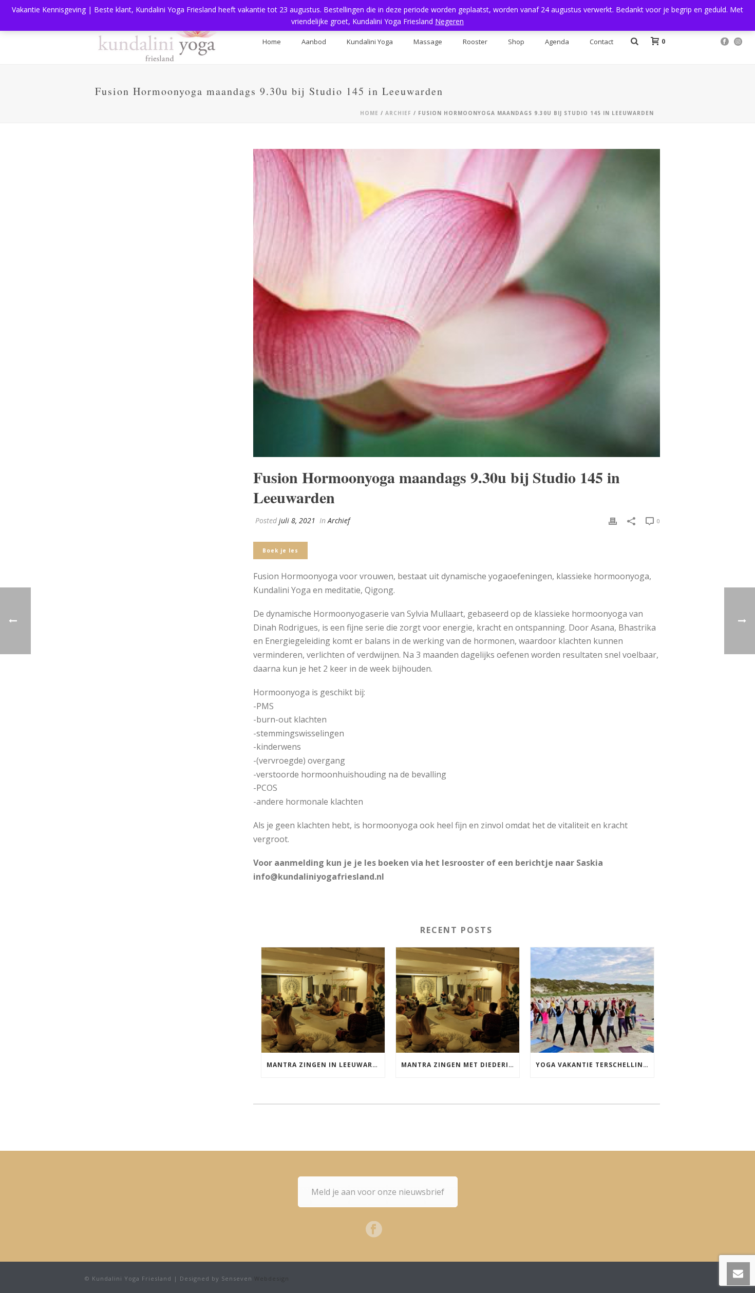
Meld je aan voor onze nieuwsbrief (377, 1191)
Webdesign (271, 1278)
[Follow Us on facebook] (374, 1230)
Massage (427, 41)
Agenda (557, 41)
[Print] (613, 520)
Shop (516, 41)
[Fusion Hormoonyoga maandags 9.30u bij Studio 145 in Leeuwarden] (456, 303)
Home (271, 41)
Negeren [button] (449, 21)
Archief (398, 113)
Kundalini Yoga (370, 41)
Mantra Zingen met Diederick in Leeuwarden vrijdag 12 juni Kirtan (460, 1064)
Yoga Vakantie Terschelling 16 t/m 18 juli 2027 (595, 1064)
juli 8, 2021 (297, 520)
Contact (601, 41)
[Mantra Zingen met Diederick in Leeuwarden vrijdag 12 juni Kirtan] (457, 1000)
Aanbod (313, 41)
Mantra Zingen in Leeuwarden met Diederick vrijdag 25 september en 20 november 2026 (326, 1064)
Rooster (475, 41)
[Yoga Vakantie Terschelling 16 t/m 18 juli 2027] (592, 1000)
